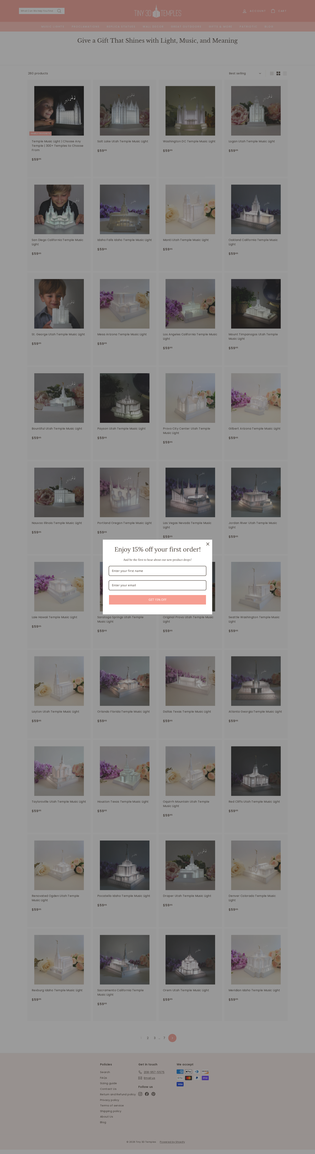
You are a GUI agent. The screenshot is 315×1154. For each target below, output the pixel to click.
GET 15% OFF (157, 600)
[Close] (207, 544)
